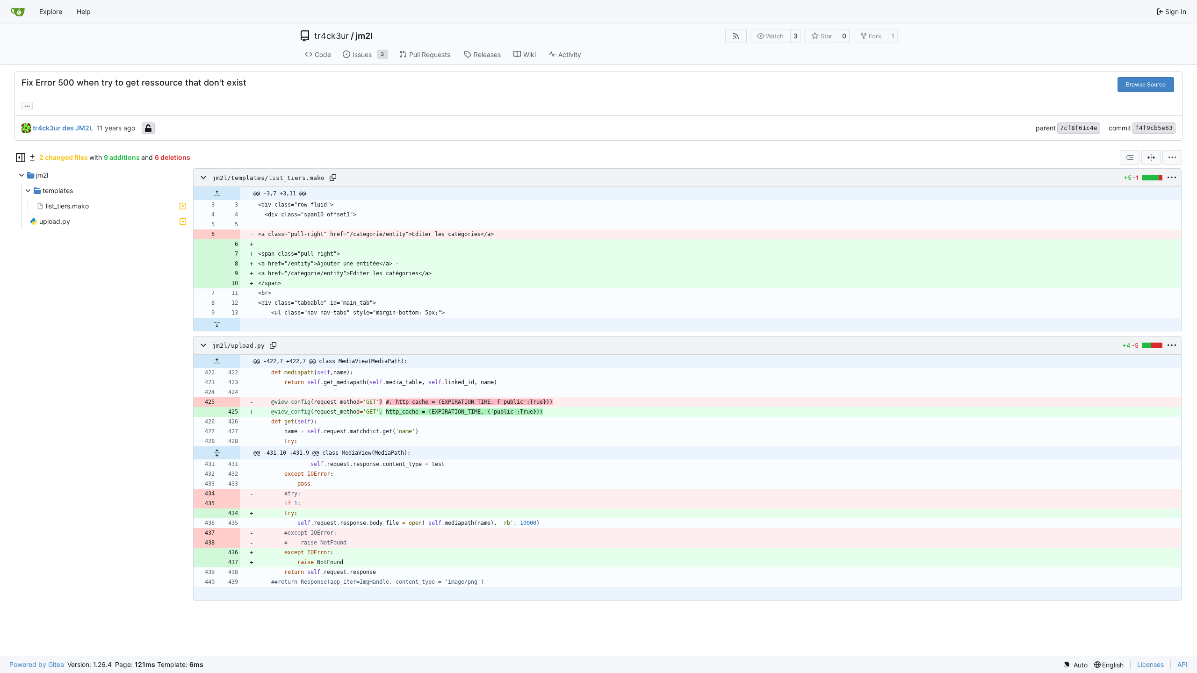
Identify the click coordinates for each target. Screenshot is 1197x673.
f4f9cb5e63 (1154, 127)
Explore (50, 11)
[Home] (18, 11)
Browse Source (1146, 84)
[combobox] (1129, 157)
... (27, 105)
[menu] (1172, 157)
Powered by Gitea (36, 664)
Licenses (1150, 664)
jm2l (364, 36)
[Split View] (1151, 157)
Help (84, 11)
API (1182, 664)
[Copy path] (332, 177)
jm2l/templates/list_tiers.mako (268, 177)
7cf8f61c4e (1078, 127)
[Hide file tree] (20, 157)
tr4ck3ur (331, 36)
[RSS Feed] (736, 36)
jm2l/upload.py (238, 345)
